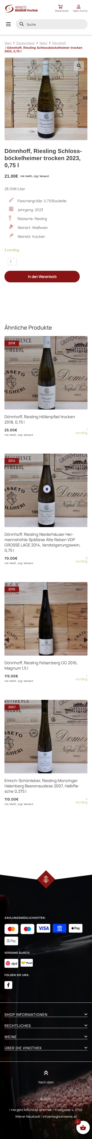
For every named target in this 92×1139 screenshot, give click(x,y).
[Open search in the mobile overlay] (52, 24)
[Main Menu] (8, 24)
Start (7, 43)
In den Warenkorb (42, 276)
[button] (79, 66)
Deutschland (25, 43)
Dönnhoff (59, 43)
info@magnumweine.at (60, 1116)
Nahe (43, 43)
